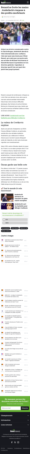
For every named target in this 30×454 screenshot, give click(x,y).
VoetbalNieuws (18, 448)
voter (23, 20)
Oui (7, 219)
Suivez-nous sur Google (9, 16)
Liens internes (6, 425)
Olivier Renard (15, 228)
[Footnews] (15, 430)
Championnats (6, 415)
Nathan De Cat (23, 228)
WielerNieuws (26, 448)
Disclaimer (10, 448)
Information (5, 420)
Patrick (2, 20)
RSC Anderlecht (5, 228)
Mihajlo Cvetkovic (6, 231)
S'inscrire (25, 408)
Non (7, 223)
